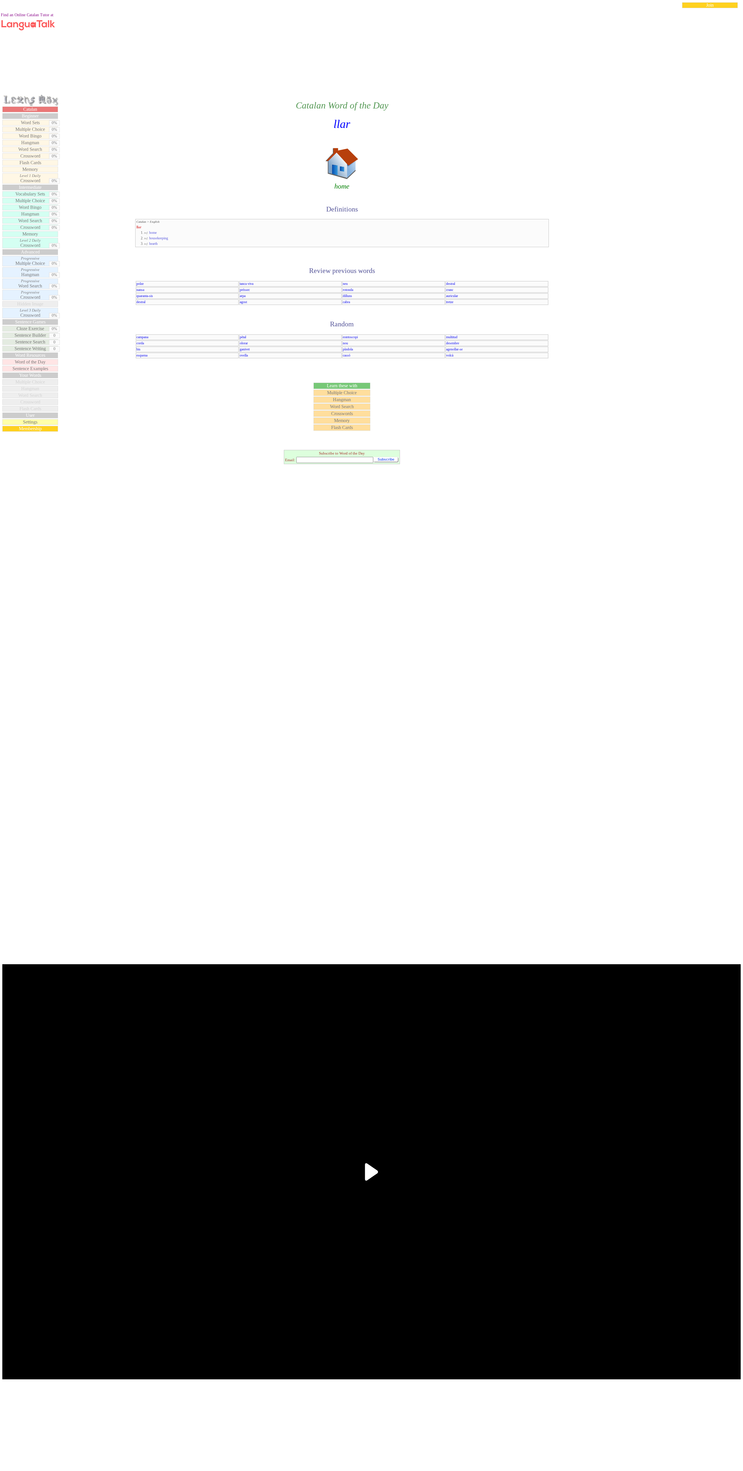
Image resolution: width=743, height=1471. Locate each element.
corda (140, 343)
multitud (451, 337)
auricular (452, 296)
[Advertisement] (371, 53)
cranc (449, 290)
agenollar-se (454, 349)
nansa (140, 290)
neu (345, 284)
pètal (243, 337)
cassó (346, 355)
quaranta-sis (144, 296)
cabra (346, 302)
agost (243, 302)
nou (345, 343)
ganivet (245, 349)
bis (138, 349)
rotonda (348, 290)
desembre (452, 343)
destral (450, 284)
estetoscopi (350, 337)
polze (140, 284)
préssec (245, 290)
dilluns (347, 296)
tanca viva (246, 284)
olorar (244, 343)
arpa (243, 296)
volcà (449, 355)
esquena (141, 355)
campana (142, 337)
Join (710, 5)
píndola (348, 349)
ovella (244, 355)
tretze (449, 302)
